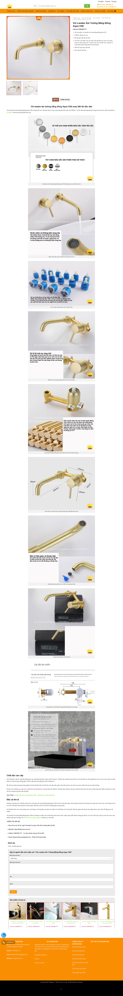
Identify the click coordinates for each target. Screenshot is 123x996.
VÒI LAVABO (96, 18)
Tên (11, 876)
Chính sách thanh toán (79, 947)
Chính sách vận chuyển (79, 968)
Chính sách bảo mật (78, 954)
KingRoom (51, 982)
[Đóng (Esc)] (16, 986)
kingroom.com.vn (18, 958)
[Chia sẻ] (11, 986)
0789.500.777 (16, 950)
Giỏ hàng (113, 1)
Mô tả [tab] (55, 99)
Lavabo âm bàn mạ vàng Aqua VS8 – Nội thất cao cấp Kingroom (34, 795)
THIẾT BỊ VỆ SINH (40, 11)
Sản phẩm (101, 1)
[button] (111, 11)
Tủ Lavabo (60, 11)
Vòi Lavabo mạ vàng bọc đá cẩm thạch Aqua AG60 (17, 922)
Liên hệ (37, 959)
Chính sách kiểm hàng (78, 958)
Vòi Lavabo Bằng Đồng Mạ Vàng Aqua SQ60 (107, 922)
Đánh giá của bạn (15, 855)
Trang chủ (76, 18)
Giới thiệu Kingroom (41, 955)
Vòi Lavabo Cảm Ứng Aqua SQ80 (53, 922)
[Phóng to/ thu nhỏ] (1, 986)
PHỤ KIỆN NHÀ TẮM (72, 11)
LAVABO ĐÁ (51, 11)
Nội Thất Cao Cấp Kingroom (33, 817)
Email (11, 884)
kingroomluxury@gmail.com (19, 954)
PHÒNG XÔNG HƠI (87, 11)
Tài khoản (107, 1)
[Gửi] (87, 6)
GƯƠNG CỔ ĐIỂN (100, 11)
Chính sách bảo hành (78, 951)
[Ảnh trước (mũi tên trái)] (1, 993)
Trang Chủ (11, 11)
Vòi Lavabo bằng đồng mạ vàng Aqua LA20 (71, 922)
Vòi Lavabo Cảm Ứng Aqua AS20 (89, 922)
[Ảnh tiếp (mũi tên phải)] (6, 993)
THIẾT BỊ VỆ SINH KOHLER (25, 11)
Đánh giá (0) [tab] (65, 99)
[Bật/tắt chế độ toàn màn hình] (6, 986)
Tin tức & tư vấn (39, 962)
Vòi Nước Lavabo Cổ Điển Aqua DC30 (35, 922)
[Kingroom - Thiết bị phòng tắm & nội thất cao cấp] (19, 6)
